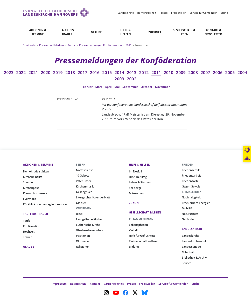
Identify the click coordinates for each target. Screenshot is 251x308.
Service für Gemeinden (173, 284)
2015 (107, 72)
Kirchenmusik (85, 186)
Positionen (83, 236)
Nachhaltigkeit (191, 197)
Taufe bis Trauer (67, 32)
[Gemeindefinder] (247, 158)
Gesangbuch (84, 192)
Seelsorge (135, 188)
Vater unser (83, 181)
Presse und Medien (52, 45)
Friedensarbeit (191, 175)
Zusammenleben (141, 219)
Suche (195, 284)
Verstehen (84, 208)
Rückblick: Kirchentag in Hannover (45, 204)
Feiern (81, 164)
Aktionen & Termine (37, 32)
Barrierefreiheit (113, 284)
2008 (193, 72)
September (130, 87)
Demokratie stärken (36, 171)
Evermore (29, 199)
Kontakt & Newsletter (213, 32)
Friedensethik (191, 170)
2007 (205, 72)
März (98, 87)
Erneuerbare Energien (196, 203)
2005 (230, 72)
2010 (168, 72)
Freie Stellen (147, 284)
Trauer (27, 237)
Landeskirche (192, 229)
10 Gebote (82, 175)
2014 (119, 72)
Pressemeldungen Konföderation (101, 45)
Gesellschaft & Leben (184, 32)
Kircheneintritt (32, 177)
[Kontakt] (247, 150)
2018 (70, 72)
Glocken (81, 203)
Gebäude (188, 219)
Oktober (146, 87)
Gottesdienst (84, 170)
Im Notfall (135, 171)
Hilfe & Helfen (125, 32)
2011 (129, 45)
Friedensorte (190, 181)
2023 (8, 72)
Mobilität (187, 208)
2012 (144, 72)
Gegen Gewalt (191, 186)
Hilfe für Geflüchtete (142, 236)
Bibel (79, 214)
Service (186, 263)
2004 (242, 72)
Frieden (187, 164)
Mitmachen (136, 193)
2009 (181, 72)
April (108, 87)
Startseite (29, 45)
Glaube (96, 32)
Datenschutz (78, 284)
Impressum (59, 284)
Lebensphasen (138, 225)
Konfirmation (31, 226)
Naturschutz (190, 214)
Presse (131, 284)
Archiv (71, 45)
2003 (119, 79)
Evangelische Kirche (89, 219)
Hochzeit (28, 231)
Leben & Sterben (140, 182)
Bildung (134, 247)
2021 (33, 72)
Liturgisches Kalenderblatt (93, 197)
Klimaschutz (191, 192)
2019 (58, 72)
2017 (82, 72)
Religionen (82, 247)
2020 (45, 72)
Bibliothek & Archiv (194, 257)
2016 (95, 72)
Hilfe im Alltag (138, 177)
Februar (87, 87)
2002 (131, 79)
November (162, 87)
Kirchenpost (31, 188)
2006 (217, 72)
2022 (21, 72)
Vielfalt (133, 230)
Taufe (26, 221)
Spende (28, 182)
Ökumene (82, 241)
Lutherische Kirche (88, 225)
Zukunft (154, 32)
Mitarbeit (188, 252)
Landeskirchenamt (194, 241)
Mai (117, 87)
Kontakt (95, 284)
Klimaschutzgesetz (35, 193)
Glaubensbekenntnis (89, 230)
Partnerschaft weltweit (143, 241)
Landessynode (191, 247)
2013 (131, 72)
